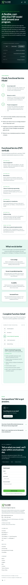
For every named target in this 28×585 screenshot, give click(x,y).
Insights (3, 562)
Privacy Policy (4, 570)
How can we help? (6, 481)
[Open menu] (25, 2)
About (3, 558)
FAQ (3, 564)
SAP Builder (5, 534)
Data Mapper (5, 532)
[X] (5, 580)
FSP (6, 46)
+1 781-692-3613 (7, 517)
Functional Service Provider (7, 550)
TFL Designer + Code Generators (9, 536)
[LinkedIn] (3, 580)
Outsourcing (14, 46)
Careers (3, 560)
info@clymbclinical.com (8, 515)
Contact (3, 566)
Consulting (21, 46)
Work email (5, 476)
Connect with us (8, 416)
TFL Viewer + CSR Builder (8, 538)
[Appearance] (22, 2)
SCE (2, 540)
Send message (14, 490)
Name (4, 471)
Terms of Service (5, 568)
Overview (4, 530)
